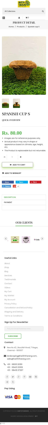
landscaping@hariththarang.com (22, 356)
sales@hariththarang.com (18, 359)
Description (10, 197)
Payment (8, 202)
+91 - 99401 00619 (15, 367)
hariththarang (23, 411)
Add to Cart (19, 165)
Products (21, 26)
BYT (36, 416)
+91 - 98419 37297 (15, 370)
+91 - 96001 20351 (14, 364)
